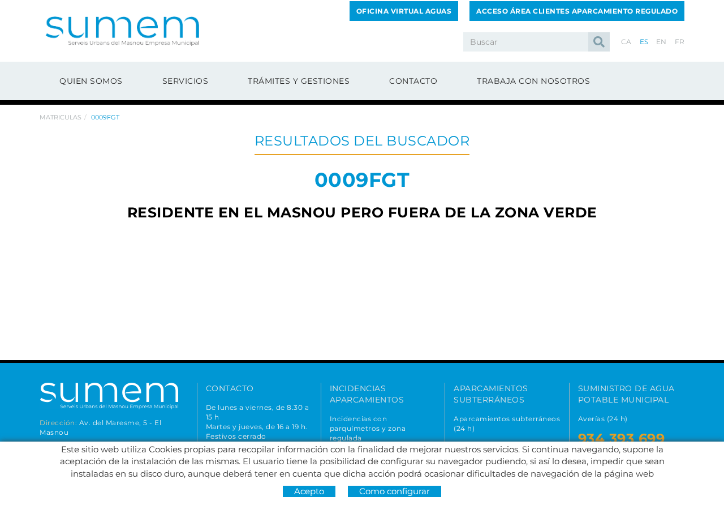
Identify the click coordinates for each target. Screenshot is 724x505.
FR (680, 41)
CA (626, 41)
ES (644, 41)
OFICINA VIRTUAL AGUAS (404, 11)
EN (661, 41)
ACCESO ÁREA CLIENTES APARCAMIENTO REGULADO (577, 11)
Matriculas (60, 117)
